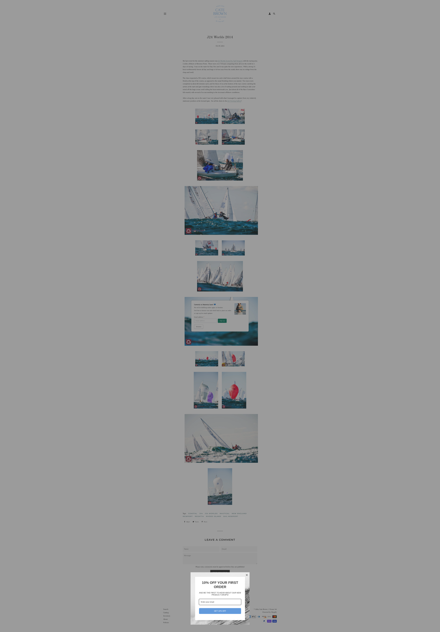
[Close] (247, 575)
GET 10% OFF (220, 611)
